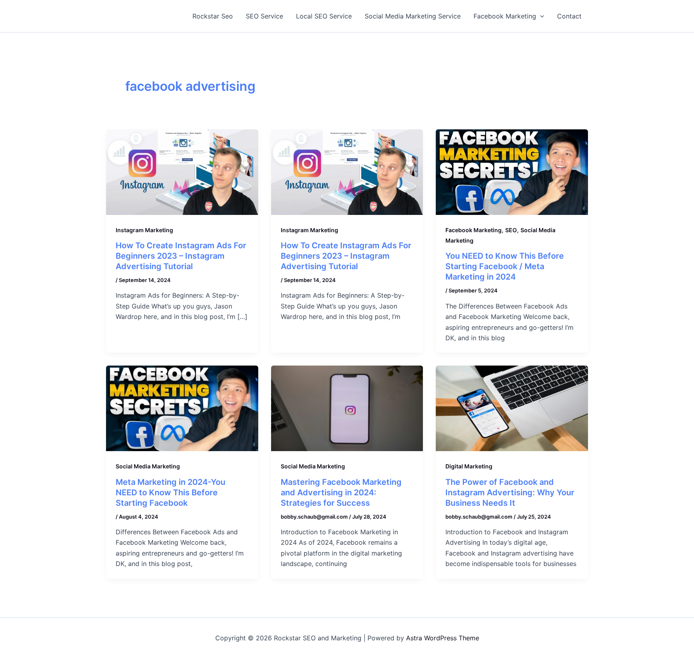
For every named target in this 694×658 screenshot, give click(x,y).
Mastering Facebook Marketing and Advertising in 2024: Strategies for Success (341, 492)
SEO (511, 230)
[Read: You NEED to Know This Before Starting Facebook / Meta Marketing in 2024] (512, 172)
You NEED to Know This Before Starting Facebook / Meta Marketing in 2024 (504, 266)
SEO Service (264, 16)
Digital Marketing (468, 466)
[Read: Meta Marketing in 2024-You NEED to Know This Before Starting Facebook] (182, 408)
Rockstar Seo (212, 16)
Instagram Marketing (144, 230)
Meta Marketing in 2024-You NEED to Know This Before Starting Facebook (170, 492)
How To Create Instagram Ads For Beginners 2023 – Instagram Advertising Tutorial (181, 256)
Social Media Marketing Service (413, 16)
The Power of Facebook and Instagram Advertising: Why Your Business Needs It (509, 492)
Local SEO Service (324, 16)
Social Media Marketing (148, 466)
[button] (540, 16)
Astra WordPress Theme (442, 638)
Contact (569, 16)
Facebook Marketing (505, 16)
